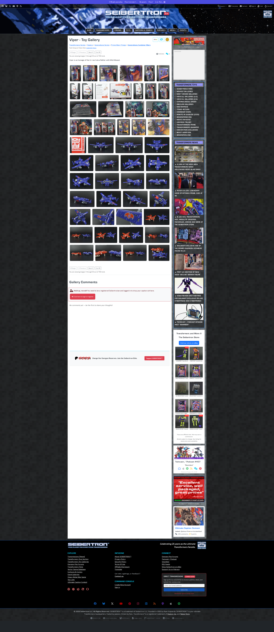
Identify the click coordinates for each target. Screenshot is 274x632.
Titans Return (183, 109)
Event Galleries (73, 574)
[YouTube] (121, 604)
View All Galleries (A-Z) (187, 97)
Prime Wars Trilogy (118, 45)
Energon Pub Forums (76, 564)
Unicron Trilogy (184, 122)
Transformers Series (77, 45)
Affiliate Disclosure (122, 567)
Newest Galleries (185, 91)
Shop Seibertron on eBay (171, 567)
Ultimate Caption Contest (187, 528)
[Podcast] (163, 604)
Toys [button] (128, 30)
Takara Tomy (185, 614)
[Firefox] (78, 589)
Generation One (184, 135)
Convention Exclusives (187, 130)
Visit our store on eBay (189, 343)
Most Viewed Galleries (187, 94)
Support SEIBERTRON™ (154, 358)
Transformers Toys (186, 84)
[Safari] (73, 589)
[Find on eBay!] (155, 39)
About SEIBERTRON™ (123, 556)
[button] (222, 6)
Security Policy (120, 562)
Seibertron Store (185, 89)
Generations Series (102, 45)
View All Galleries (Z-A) (187, 99)
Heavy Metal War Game (77, 577)
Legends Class (91, 48)
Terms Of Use (120, 564)
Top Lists (71, 580)
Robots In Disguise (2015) (188, 114)
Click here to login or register (83, 297)
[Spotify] (179, 604)
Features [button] (161, 30)
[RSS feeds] (154, 604)
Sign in (117, 587)
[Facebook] (95, 604)
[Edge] (83, 589)
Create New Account (123, 585)
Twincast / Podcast (169, 559)
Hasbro (90, 45)
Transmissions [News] (76, 556)
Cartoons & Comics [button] (143, 30)
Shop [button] (89, 30)
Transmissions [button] (102, 30)
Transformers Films (75, 567)
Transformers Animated (188, 127)
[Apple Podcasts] (170, 604)
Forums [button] (117, 30)
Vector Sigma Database (77, 569)
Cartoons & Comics (75, 572)
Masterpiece (182, 107)
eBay (197, 47)
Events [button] (183, 30)
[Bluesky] (104, 604)
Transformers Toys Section (78, 559)
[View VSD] (167, 39)
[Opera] (87, 589)
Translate (118, 569)
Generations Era (184, 117)
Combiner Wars (184, 112)
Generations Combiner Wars (139, 45)
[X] (112, 604)
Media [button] (172, 30)
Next (90, 52)
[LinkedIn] (146, 604)
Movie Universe (184, 120)
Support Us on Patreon (171, 569)
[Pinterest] (130, 604)
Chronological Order (186, 102)
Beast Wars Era (184, 132)
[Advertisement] (56, 68)
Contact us (119, 576)
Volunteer (165, 562)
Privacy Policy (120, 559)
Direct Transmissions (179, 576)
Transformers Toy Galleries (78, 562)
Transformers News (187, 142)
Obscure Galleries (185, 104)
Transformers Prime (186, 125)
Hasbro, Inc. (172, 614)
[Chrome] (68, 589)
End (97, 52)
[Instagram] (138, 604)
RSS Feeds (166, 564)
